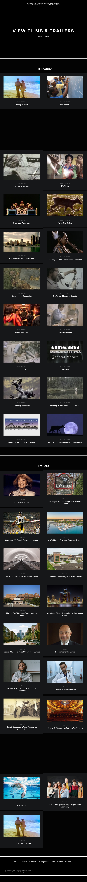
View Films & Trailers (28, 862)
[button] (82, 4)
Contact (68, 862)
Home (40, 37)
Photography (43, 862)
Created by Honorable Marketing (14, 872)
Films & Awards (57, 862)
